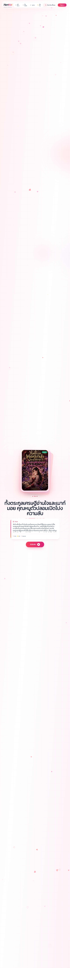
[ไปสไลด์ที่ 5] (44, 518)
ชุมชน (33, 5)
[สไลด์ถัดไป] (66, 484)
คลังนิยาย (18, 5)
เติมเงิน (40, 5)
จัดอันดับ (25, 5)
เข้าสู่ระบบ (62, 5)
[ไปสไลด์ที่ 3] (33, 518)
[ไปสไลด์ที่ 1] (26, 518)
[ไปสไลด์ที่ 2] (30, 518)
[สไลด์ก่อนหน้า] (4, 484)
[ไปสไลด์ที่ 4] (38, 518)
